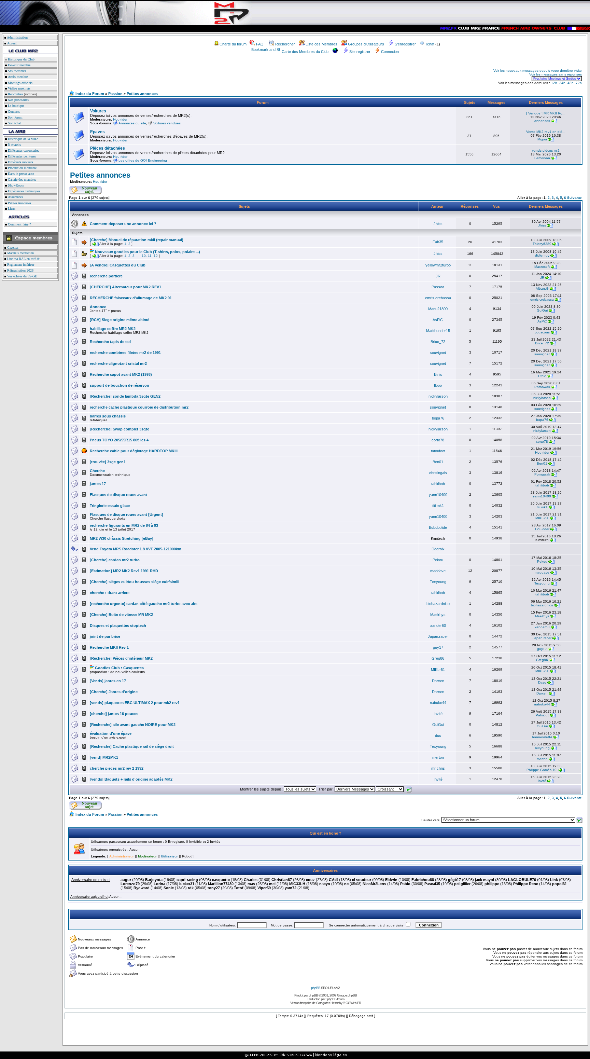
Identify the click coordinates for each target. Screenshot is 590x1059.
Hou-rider (120, 119)
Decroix (438, 549)
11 (150, 256)
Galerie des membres (21, 179)
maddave (438, 571)
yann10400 (438, 495)
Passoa (438, 287)
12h (554, 83)
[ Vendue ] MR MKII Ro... (545, 113)
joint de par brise (105, 636)
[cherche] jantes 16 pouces (114, 714)
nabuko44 (438, 703)
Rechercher (285, 44)
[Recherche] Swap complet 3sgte (119, 429)
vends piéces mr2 (546, 150)
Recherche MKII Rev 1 (109, 647)
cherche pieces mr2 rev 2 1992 (116, 768)
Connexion (390, 52)
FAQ (260, 44)
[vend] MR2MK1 (104, 757)
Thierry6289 (542, 244)
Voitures (98, 111)
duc (438, 735)
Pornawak (542, 387)
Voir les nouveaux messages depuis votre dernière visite (537, 70)
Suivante (574, 198)
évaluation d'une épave (110, 733)
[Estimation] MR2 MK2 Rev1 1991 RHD (124, 571)
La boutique (15, 106)
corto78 (438, 440)
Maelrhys (438, 615)
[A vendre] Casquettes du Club (117, 265)
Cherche (97, 471)
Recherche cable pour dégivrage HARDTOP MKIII (134, 451)
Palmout (542, 715)
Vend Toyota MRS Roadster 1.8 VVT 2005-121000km (135, 549)
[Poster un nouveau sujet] (85, 193)
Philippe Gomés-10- (542, 770)
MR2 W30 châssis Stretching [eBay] (121, 538)
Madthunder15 (438, 331)
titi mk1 (438, 506)
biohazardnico (438, 604)
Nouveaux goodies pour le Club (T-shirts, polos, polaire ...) (147, 252)
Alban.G (542, 288)
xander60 (438, 625)
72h (579, 83)
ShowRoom (15, 185)
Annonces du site (132, 123)
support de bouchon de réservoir (119, 385)
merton (438, 757)
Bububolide (438, 527)
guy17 (438, 647)
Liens (11, 208)
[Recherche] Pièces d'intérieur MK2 (121, 658)
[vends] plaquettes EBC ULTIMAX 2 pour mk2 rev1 (135, 703)
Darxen (438, 681)
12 (156, 256)
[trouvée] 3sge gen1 (108, 462)
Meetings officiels (19, 83)
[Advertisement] (149, 74)
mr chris (438, 768)
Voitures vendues (167, 123)
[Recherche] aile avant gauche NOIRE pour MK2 (132, 725)
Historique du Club (20, 59)
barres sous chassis (108, 416)
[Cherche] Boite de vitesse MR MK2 (121, 615)
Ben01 (438, 462)
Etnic (438, 374)
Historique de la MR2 (22, 139)
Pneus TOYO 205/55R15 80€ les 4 (119, 440)
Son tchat (14, 123)
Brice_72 (438, 342)
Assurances (15, 197)
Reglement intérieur (20, 264)
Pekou (438, 560)
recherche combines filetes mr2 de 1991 (125, 352)
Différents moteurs (20, 162)
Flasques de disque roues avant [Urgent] (126, 514)
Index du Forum (89, 94)
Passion (115, 94)
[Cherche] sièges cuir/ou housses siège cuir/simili (134, 582)
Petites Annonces (19, 203)
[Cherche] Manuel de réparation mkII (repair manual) (136, 240)
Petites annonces (142, 94)
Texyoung (438, 582)
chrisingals (438, 473)
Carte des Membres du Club (305, 52)
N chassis (14, 145)
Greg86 (438, 658)
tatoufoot (438, 451)
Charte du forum (233, 44)
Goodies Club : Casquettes (119, 668)
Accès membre (17, 77)
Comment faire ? (19, 224)
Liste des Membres (321, 44)
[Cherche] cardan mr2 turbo (115, 560)
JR (438, 276)
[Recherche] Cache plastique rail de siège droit (132, 746)
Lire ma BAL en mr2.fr (22, 259)
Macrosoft (542, 267)
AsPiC (438, 320)
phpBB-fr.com (335, 999)
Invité (438, 714)
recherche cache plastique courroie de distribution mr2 (139, 407)
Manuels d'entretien (20, 253)
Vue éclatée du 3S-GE (21, 276)
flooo (438, 385)
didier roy (542, 255)
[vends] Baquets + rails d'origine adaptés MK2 (131, 779)
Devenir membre (18, 65)
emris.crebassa (438, 298)
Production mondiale (22, 168)
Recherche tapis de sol (110, 342)
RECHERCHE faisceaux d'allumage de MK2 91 (131, 298)
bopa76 (438, 418)
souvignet (438, 352)
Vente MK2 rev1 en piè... (545, 132)
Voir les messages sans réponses (555, 74)
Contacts (13, 111)
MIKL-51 (542, 518)
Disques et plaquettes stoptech (118, 625)
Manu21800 (438, 309)
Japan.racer (438, 636)
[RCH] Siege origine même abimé (119, 320)
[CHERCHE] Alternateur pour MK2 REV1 (125, 287)
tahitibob (438, 484)
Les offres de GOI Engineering (142, 160)
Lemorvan (542, 158)
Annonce (98, 307)
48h (570, 83)
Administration (17, 37)
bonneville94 (542, 737)
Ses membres (16, 71)
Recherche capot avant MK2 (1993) (121, 374)
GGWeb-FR (353, 1003)
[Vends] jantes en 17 (108, 681)
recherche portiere (106, 276)
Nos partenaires (18, 100)
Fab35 (438, 242)
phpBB (315, 988)
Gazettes (12, 247)
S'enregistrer (405, 44)
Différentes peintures (21, 156)
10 (144, 256)
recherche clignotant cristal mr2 (118, 363)
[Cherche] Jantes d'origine (114, 692)
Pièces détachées (107, 148)
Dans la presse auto (20, 174)
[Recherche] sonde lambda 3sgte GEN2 (125, 396)
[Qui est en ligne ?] (79, 853)
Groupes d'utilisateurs (366, 44)
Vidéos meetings (18, 88)
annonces (542, 121)
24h (562, 83)
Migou (542, 139)
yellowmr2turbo (438, 265)
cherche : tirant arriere (109, 593)
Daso (542, 682)
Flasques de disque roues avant (118, 495)
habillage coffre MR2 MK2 (113, 329)
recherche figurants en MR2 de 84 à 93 (124, 525)
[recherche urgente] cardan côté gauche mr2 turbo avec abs (143, 604)
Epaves (97, 131)
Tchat (429, 44)
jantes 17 (98, 484)
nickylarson (438, 396)
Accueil (12, 43)
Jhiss (438, 224)
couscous (542, 332)
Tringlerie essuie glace (110, 506)
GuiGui (542, 310)
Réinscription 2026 (19, 270)
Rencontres (15, 94)
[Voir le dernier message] (554, 121)
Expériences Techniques (23, 191)
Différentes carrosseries (23, 150)
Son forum (15, 117)
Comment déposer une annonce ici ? (123, 224)
